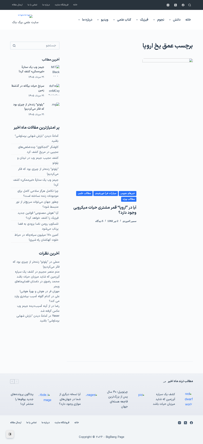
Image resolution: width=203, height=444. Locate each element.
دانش (176, 19)
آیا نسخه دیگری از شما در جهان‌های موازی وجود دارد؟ (70, 399)
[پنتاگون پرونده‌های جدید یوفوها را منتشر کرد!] (44, 399)
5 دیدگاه (99, 221)
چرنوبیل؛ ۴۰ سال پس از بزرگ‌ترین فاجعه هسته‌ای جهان (117, 399)
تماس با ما (32, 5)
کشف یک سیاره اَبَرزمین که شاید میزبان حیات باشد (37, 274)
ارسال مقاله (17, 5)
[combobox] (38, 45)
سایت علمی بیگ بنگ (25, 22)
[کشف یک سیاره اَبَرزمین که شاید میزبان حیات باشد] (186, 399)
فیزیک (144, 19)
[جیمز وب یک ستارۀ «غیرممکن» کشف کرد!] (53, 70)
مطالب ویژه (129, 199)
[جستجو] (189, 5)
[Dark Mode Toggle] (10, 434)
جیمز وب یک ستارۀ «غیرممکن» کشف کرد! (31, 69)
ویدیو (104, 19)
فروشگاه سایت (61, 5)
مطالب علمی (84, 193)
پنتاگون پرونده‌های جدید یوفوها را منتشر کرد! (22, 399)
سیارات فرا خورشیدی (105, 193)
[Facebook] (183, 5)
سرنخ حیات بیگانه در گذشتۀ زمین (27, 88)
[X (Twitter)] (175, 5)
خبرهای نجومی (127, 193)
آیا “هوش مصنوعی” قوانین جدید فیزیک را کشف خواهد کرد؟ (38, 215)
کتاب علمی (124, 19)
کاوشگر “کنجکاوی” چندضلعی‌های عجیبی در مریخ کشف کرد (38, 149)
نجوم (160, 19)
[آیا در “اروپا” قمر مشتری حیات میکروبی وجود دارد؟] (167, 206)
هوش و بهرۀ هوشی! (32, 291)
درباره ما (46, 5)
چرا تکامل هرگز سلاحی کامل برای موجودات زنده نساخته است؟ (37, 193)
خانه (75, 5)
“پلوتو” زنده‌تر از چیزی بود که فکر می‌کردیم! (28, 106)
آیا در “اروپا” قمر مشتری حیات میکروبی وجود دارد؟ (104, 210)
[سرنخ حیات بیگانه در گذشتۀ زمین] (53, 89)
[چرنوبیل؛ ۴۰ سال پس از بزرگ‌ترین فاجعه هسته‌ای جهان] (139, 399)
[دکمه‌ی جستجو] (14, 45)
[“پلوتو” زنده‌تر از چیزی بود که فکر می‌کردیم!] (53, 108)
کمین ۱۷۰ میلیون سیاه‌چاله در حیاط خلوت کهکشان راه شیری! (36, 237)
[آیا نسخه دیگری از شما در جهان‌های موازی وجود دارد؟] (92, 399)
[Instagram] (168, 5)
